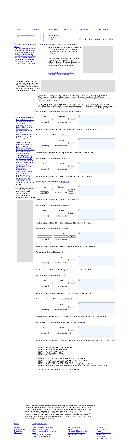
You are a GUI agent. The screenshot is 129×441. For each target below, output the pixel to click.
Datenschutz (18, 431)
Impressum (17, 427)
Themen (17, 47)
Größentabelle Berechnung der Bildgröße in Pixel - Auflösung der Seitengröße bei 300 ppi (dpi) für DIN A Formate (25, 180)
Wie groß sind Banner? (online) (78, 431)
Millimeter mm (65, 135)
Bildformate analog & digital (24, 54)
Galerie (105, 39)
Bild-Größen (68, 29)
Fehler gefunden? (101, 429)
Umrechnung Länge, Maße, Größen (50, 44)
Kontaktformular (19, 429)
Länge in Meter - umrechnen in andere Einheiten (25, 128)
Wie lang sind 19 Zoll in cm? (41, 434)
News (81, 39)
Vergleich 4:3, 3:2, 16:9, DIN (105, 438)
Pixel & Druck (85, 29)
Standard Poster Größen (103, 433)
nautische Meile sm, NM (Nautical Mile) (73, 322)
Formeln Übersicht (54, 35)
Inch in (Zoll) (65, 228)
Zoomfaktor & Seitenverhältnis (25, 50)
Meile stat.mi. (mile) (67, 299)
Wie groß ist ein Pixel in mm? (41, 436)
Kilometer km (65, 205)
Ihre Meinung (100, 427)
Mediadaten (18, 433)
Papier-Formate (53, 29)
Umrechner (35, 29)
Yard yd (63, 275)
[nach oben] (105, 406)
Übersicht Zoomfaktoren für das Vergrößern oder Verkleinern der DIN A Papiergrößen (25, 165)
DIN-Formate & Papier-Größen (25, 48)
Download (88, 39)
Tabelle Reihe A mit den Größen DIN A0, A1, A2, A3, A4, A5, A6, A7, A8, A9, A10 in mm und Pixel (24, 157)
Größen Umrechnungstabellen (24, 59)
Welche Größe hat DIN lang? (77, 433)
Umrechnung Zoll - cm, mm (25, 138)
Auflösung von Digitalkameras (100, 435)
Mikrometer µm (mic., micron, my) (72, 111)
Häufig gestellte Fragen (39, 424)
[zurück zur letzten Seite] (14, 29)
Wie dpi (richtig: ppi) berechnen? (74, 428)
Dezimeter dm (65, 182)
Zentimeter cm (65, 158)
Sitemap (16, 424)
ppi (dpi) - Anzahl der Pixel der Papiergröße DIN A (25, 131)
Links (111, 39)
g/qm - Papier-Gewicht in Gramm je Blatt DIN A (24, 135)
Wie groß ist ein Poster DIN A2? (42, 429)
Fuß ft (62, 252)
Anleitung (97, 39)
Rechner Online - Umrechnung (25, 63)
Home (19, 44)
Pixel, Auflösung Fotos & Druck (25, 56)
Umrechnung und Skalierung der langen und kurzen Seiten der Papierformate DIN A (24, 172)
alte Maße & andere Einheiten (24, 58)
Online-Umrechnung (30, 44)
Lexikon (51, 39)
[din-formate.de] (28, 39)
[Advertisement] (65, 14)
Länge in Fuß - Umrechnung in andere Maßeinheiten (25, 120)
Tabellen (18, 29)
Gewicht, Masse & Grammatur (25, 52)
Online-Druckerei (29, 90)
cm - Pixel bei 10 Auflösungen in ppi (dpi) (24, 124)
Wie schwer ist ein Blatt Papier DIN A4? (45, 427)
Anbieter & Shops (102, 29)
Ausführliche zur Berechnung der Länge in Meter (61, 74)
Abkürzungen (52, 37)
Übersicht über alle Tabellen (24, 61)
